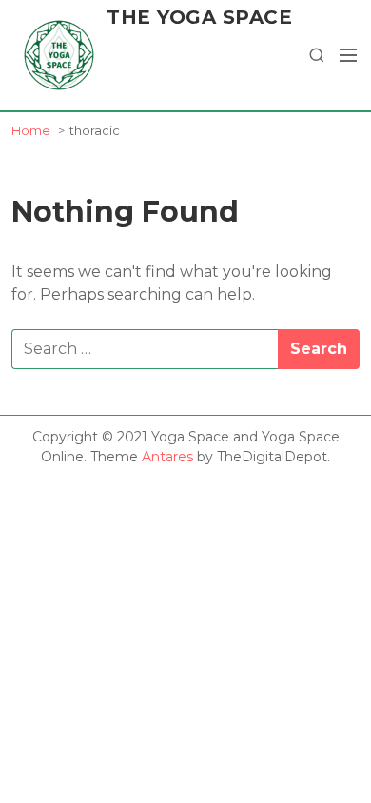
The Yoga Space (199, 17)
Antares (167, 456)
